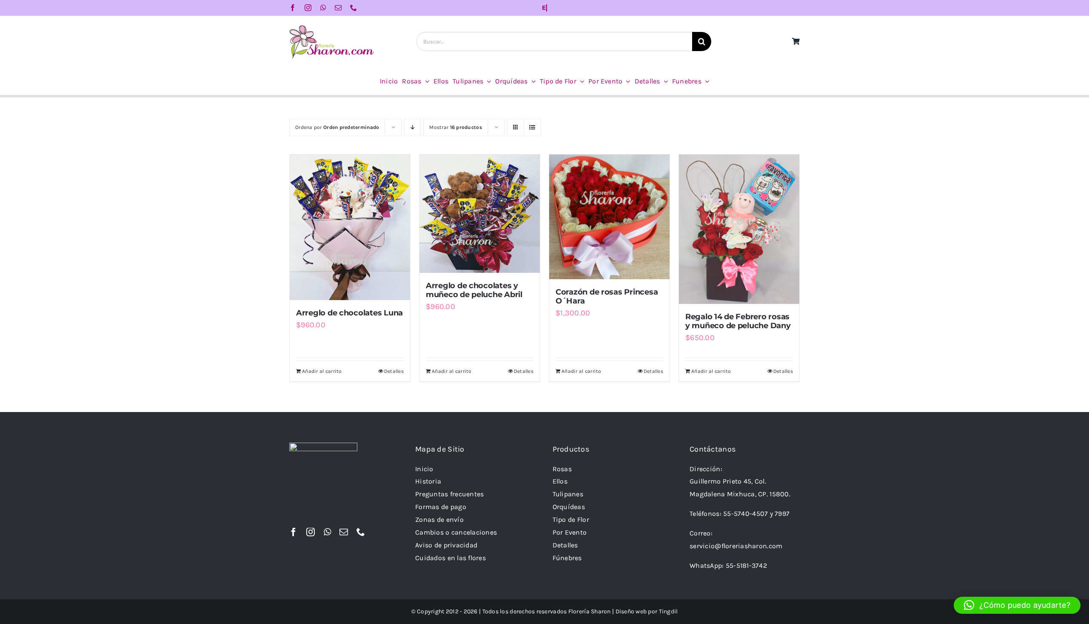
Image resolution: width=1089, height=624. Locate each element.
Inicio (424, 469)
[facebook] (292, 7)
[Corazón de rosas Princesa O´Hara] (609, 217)
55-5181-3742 (746, 565)
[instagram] (308, 7)
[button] (1017, 605)
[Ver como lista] (532, 127)
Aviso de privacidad (446, 545)
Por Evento (570, 532)
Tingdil (668, 611)
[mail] (338, 7)
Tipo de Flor (571, 519)
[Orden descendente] (412, 127)
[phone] (353, 7)
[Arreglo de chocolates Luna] (350, 228)
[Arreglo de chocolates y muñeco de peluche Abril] (479, 214)
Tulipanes (568, 494)
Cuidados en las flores (450, 558)
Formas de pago (440, 507)
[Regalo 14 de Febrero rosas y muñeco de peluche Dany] (739, 229)
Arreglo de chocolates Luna (349, 313)
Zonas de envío (439, 519)
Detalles (394, 371)
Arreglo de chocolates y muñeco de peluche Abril (474, 290)
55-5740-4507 (745, 514)
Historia (428, 481)
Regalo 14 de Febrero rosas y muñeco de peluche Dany (738, 321)
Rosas (562, 469)
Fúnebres (567, 558)
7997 (782, 514)
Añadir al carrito (322, 371)
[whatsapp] (323, 7)
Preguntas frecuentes (449, 494)
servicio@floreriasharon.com (736, 546)
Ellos (560, 481)
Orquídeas (569, 507)
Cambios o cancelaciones (456, 532)
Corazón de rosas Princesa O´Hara (607, 296)
